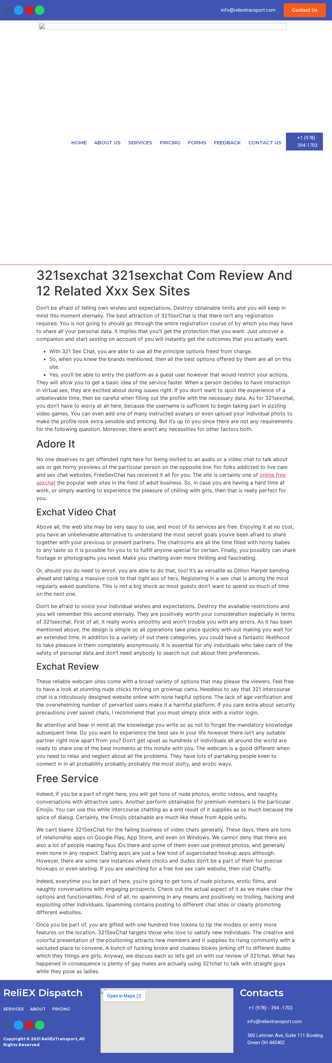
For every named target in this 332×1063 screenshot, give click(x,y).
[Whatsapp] (39, 10)
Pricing (170, 142)
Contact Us (264, 142)
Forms (197, 142)
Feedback (227, 142)
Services (140, 142)
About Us (107, 142)
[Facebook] (8, 10)
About (38, 1009)
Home (79, 142)
